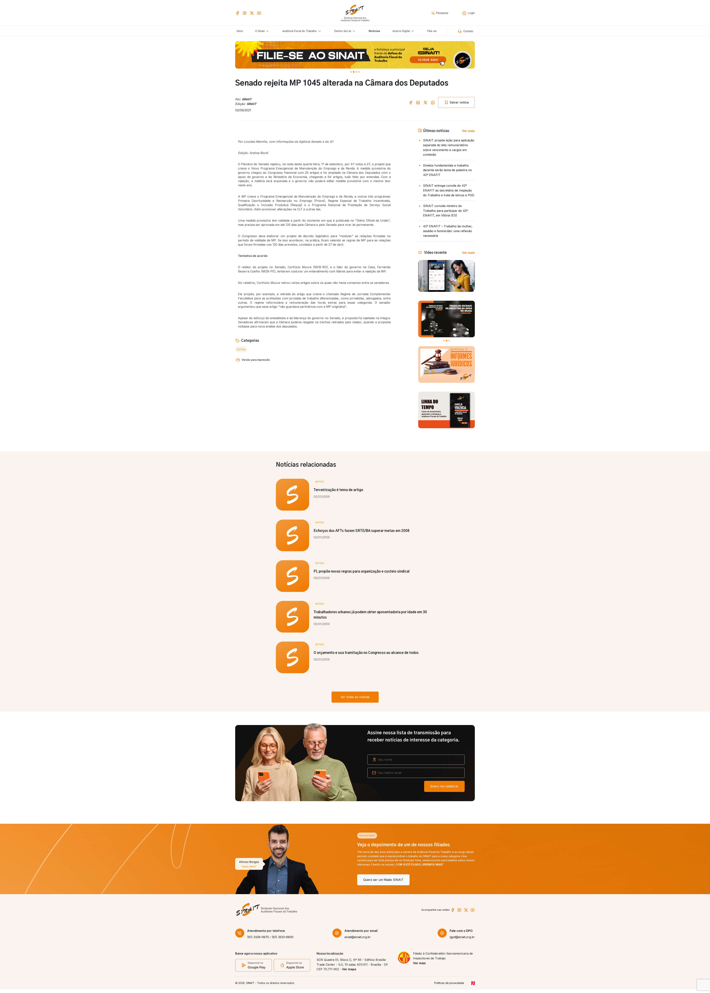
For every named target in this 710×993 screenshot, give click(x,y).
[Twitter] (252, 12)
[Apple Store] (292, 968)
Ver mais (468, 131)
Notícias (374, 31)
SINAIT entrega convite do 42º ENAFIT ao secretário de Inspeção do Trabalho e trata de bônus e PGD (448, 190)
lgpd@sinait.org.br (462, 940)
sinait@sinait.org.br (357, 940)
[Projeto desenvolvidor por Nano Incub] (473, 986)
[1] (353, 71)
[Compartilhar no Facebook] (410, 102)
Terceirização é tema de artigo (338, 490)
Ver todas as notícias (355, 697)
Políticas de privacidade (449, 986)
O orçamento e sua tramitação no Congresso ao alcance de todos (366, 653)
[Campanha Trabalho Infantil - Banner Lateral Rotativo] (446, 319)
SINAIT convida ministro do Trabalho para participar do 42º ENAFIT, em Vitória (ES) (445, 210)
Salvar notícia (459, 102)
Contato (468, 31)
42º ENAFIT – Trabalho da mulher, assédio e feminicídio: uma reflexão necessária (447, 230)
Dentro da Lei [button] (343, 31)
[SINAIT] (355, 12)
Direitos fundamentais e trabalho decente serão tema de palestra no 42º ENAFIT (447, 170)
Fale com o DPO (461, 934)
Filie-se (432, 31)
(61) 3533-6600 (282, 940)
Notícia (241, 349)
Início (240, 31)
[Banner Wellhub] (355, 55)
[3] (359, 71)
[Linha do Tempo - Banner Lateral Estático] (446, 410)
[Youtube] (259, 12)
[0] (351, 71)
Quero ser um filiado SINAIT (261, 880)
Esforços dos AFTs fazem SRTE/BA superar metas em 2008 (361, 531)
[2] (356, 71)
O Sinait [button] (260, 31)
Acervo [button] (401, 31)
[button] (302, 31)
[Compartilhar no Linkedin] (418, 102)
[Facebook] (237, 12)
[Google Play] (253, 968)
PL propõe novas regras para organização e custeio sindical (362, 571)
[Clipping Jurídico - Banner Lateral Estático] (446, 364)
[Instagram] (244, 12)
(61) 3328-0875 (258, 940)
